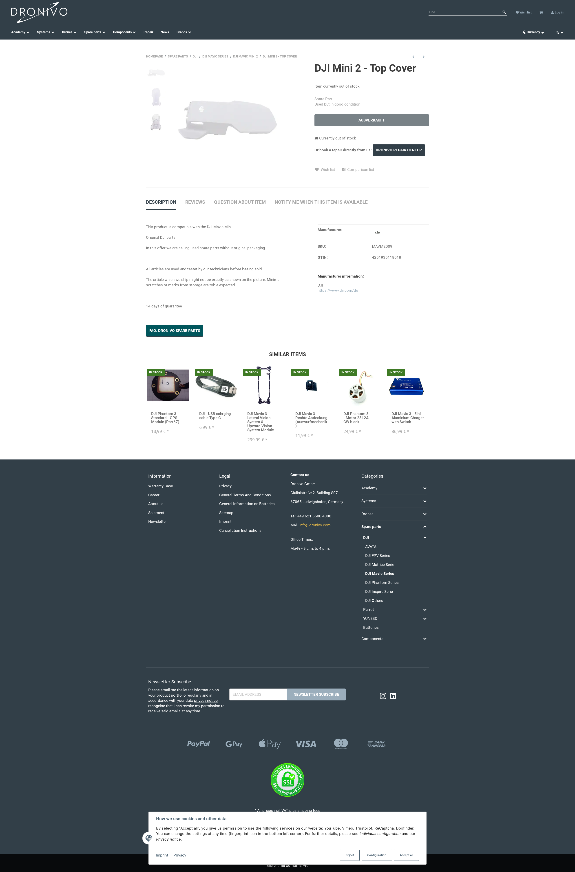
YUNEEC (370, 618)
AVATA (370, 547)
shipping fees (308, 810)
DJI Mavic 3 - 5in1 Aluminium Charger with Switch (407, 418)
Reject (350, 855)
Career (153, 495)
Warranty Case (160, 486)
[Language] (558, 32)
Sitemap (226, 513)
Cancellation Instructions (240, 530)
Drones (367, 514)
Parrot (368, 609)
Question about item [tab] (240, 202)
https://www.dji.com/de (338, 290)
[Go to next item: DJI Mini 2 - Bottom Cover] (423, 57)
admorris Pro (297, 865)
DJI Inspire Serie (379, 591)
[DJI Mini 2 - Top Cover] (228, 120)
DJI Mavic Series (379, 574)
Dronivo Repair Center (399, 150)
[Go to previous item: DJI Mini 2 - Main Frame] (413, 57)
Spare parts (371, 527)
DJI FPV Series (377, 556)
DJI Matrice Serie (379, 565)
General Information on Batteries (247, 504)
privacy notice (206, 700)
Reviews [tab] (195, 202)
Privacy (180, 855)
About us (156, 504)
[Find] (504, 12)
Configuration (376, 855)
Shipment (156, 513)
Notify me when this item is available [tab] (321, 202)
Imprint (162, 855)
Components (372, 639)
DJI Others (374, 600)
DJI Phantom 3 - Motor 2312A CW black (356, 418)
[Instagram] (383, 696)
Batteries (371, 627)
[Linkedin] (393, 696)
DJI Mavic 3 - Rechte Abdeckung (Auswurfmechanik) (311, 420)
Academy (369, 488)
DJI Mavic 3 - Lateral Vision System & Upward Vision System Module (260, 422)
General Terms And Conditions (245, 495)
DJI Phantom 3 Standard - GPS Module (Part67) (165, 418)
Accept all (406, 855)
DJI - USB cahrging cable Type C (215, 416)
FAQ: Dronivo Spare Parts (174, 331)
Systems (368, 501)
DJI (366, 538)
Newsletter (157, 521)
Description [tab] (161, 202)
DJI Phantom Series (382, 583)
